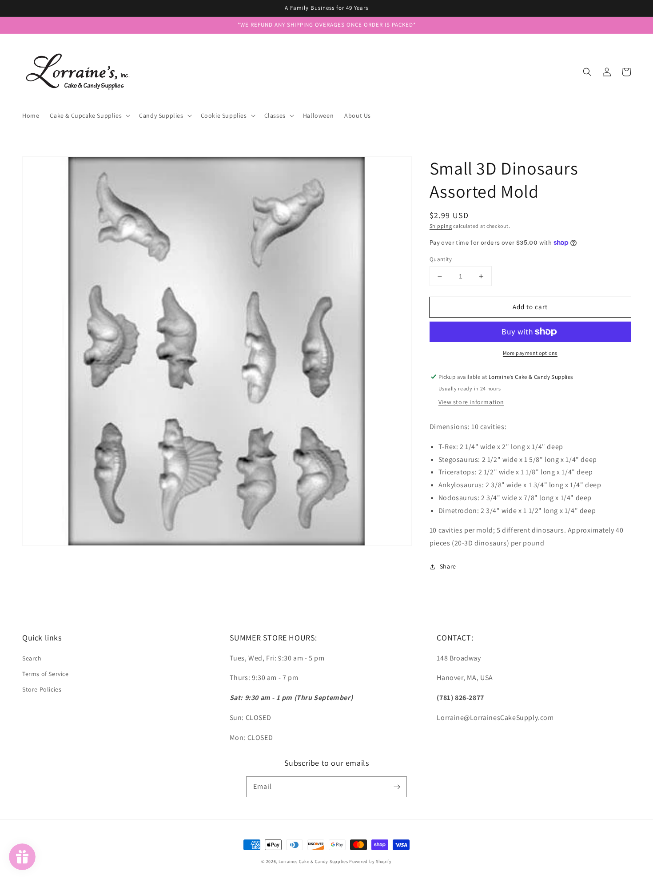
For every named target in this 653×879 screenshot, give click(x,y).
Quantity (441, 259)
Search (32, 658)
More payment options (530, 353)
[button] (587, 72)
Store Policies (41, 689)
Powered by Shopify (370, 861)
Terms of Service (45, 674)
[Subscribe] (396, 786)
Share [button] (448, 566)
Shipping (441, 226)
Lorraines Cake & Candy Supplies (313, 861)
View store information (471, 402)
